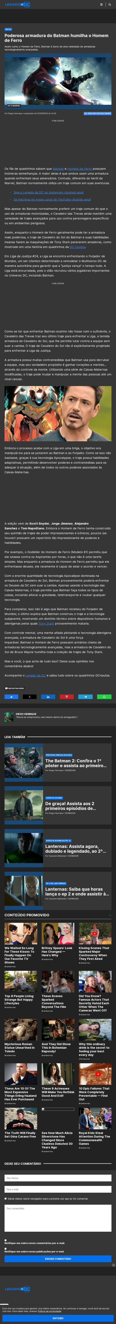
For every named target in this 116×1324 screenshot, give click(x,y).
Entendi (58, 1318)
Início (8, 29)
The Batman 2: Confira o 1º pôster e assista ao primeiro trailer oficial (74, 765)
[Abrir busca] (109, 4)
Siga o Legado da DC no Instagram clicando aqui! (49, 192)
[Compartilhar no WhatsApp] (104, 696)
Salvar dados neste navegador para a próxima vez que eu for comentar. (48, 1198)
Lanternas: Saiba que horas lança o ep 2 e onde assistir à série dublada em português (75, 894)
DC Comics (77, 247)
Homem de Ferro (79, 169)
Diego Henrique (26, 714)
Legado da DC (36, 675)
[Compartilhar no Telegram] (85, 696)
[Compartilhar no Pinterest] (67, 696)
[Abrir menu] (101, 4)
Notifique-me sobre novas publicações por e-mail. (34, 1251)
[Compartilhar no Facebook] (11, 696)
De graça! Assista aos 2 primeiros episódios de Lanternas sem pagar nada (73, 808)
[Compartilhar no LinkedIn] (48, 696)
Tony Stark (46, 623)
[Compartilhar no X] (30, 696)
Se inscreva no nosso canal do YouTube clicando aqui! (52, 199)
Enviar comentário (58, 1258)
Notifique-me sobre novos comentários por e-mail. (35, 1243)
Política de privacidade (49, 1311)
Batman (58, 169)
